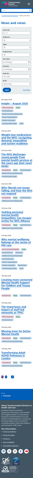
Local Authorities (7, 259)
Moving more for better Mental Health (16, 333)
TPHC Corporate (7, 108)
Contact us (6, 439)
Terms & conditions (9, 432)
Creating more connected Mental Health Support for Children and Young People (16, 284)
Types (5, 44)
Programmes (7, 52)
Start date (6, 59)
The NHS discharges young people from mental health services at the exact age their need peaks (16, 160)
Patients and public (8, 120)
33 (13, 377)
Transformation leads (9, 124)
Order (5, 81)
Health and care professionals (12, 114)
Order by (6, 73)
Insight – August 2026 (14, 103)
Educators (19, 253)
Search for (6, 30)
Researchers (22, 265)
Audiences (6, 37)
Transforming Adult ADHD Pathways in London (13, 355)
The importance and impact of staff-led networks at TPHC (13, 309)
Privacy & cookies (9, 435)
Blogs (15, 198)
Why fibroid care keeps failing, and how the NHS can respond (16, 190)
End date (6, 66)
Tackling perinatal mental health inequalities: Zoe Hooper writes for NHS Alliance (16, 216)
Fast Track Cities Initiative (10, 249)
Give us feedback (8, 442)
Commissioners (7, 111)
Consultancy (6, 170)
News (18, 108)
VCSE (21, 124)
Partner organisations (9, 117)
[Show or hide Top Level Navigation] (29, 4)
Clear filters (26, 90)
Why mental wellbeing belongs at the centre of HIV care (16, 242)
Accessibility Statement (10, 446)
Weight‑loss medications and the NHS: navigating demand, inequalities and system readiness (16, 139)
